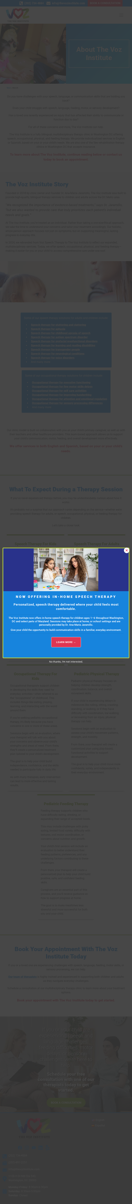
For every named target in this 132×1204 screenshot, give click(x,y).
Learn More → (66, 642)
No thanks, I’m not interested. (66, 661)
